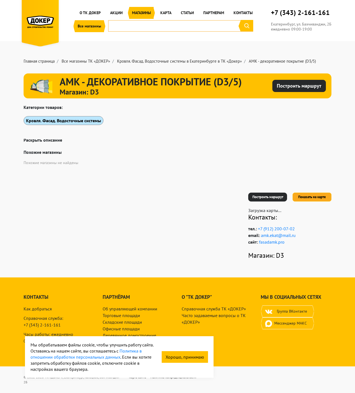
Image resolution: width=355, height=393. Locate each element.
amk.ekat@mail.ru (278, 235)
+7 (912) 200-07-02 (276, 228)
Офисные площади (121, 328)
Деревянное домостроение (129, 335)
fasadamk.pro (272, 242)
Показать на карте (312, 197)
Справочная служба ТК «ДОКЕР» (214, 309)
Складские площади (122, 322)
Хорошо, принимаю (185, 357)
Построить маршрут (267, 197)
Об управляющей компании (130, 309)
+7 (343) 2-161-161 (300, 12)
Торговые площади (121, 315)
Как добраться (38, 309)
